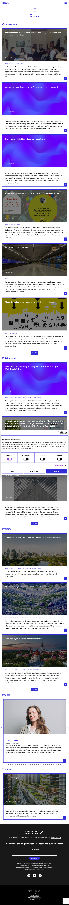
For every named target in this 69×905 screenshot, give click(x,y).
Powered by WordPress (34, 897)
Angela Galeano (12, 740)
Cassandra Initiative (34, 892)
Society (11, 63)
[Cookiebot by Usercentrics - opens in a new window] (59, 432)
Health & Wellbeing (15, 224)
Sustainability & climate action (32, 397)
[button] (9, 764)
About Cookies (34, 895)
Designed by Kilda (34, 899)
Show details (59, 465)
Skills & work (37, 737)
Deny (12, 471)
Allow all (56, 471)
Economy (12, 170)
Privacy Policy (34, 894)
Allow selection (34, 471)
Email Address (34, 849)
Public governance (15, 397)
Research (18, 618)
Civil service (15, 737)
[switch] (26, 459)
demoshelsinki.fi (56, 837)
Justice (11, 504)
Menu (66, 3)
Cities (6, 63)
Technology (19, 63)
